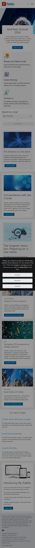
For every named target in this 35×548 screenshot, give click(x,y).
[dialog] (17, 274)
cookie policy (23, 267)
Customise (17, 286)
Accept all (17, 275)
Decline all (18, 280)
